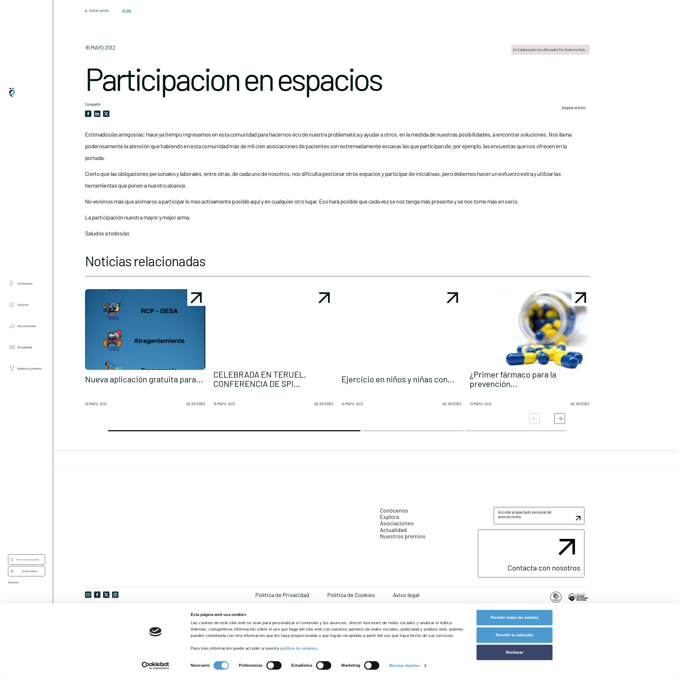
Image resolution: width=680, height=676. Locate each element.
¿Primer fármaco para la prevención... (513, 378)
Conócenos (25, 283)
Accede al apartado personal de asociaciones (524, 514)
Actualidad (25, 347)
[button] (145, 349)
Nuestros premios (30, 368)
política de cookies (298, 648)
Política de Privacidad (282, 595)
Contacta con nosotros (544, 567)
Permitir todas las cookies (515, 617)
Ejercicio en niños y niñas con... (397, 379)
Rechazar (514, 652)
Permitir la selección (514, 635)
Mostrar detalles (404, 665)
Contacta (13, 582)
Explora (23, 304)
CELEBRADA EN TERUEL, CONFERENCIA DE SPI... (259, 378)
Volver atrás (98, 10)
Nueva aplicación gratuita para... (144, 379)
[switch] (274, 665)
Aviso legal (406, 595)
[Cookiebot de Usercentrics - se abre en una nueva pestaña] (155, 666)
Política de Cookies (351, 595)
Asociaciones (27, 325)
